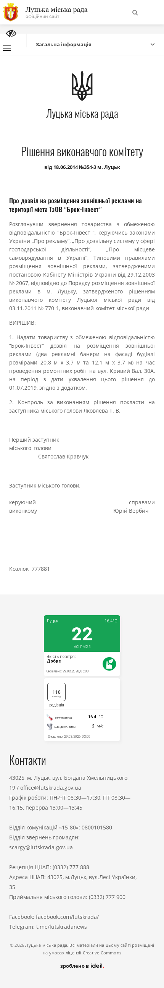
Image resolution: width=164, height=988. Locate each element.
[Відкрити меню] (7, 48)
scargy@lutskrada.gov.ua (41, 847)
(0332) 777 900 (107, 897)
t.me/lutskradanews (61, 926)
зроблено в (75, 965)
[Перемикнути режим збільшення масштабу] (11, 33)
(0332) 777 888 (71, 867)
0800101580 (97, 827)
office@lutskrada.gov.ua (50, 787)
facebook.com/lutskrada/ (67, 916)
